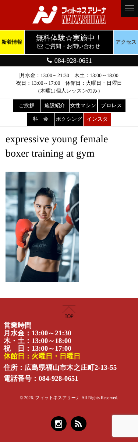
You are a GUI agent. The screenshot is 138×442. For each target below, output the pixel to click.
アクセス (126, 42)
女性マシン (83, 106)
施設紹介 (55, 106)
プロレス (111, 106)
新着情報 (11, 42)
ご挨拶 (26, 106)
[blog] (78, 423)
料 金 (41, 119)
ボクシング (69, 119)
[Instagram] (59, 423)
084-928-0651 (72, 60)
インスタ (97, 119)
